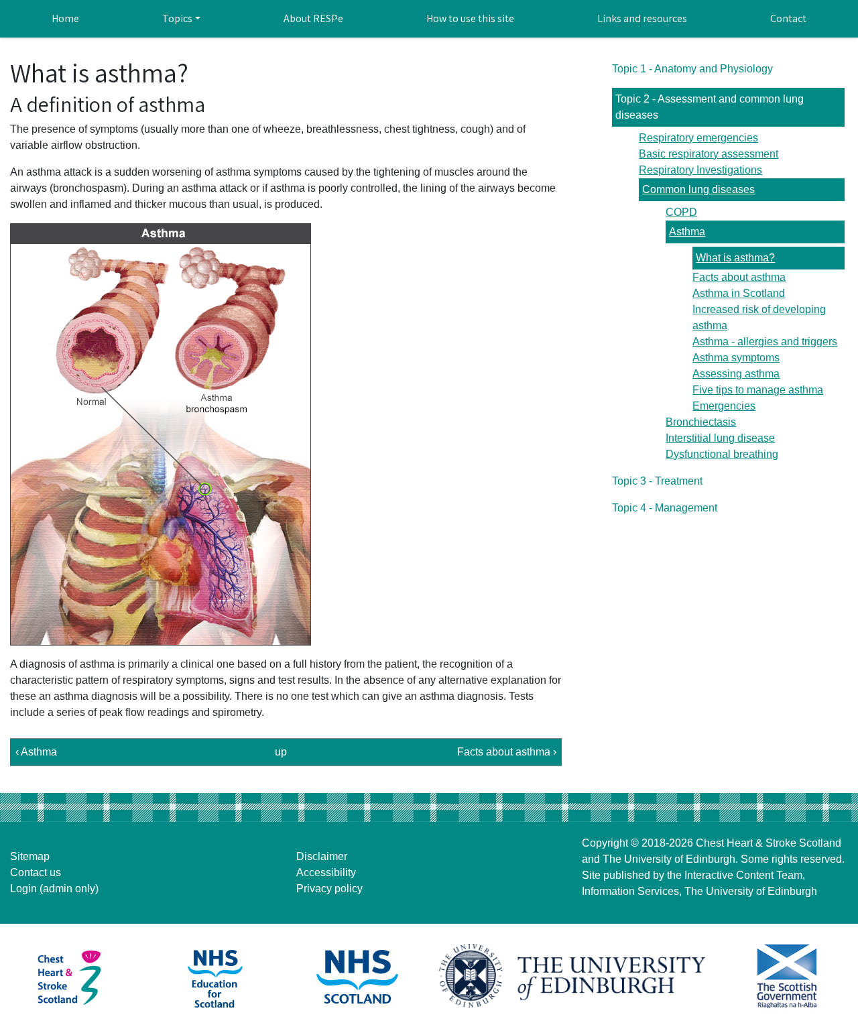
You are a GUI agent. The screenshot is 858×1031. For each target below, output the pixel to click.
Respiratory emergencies (698, 137)
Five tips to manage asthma (757, 390)
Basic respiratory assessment (708, 154)
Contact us (35, 872)
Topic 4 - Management (664, 507)
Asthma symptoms (736, 357)
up (281, 751)
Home (65, 18)
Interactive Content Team (743, 875)
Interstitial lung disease (720, 438)
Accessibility (326, 872)
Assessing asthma (736, 373)
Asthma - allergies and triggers (764, 341)
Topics (177, 18)
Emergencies (723, 406)
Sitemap (30, 856)
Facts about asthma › (506, 751)
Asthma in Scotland (738, 293)
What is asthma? (735, 257)
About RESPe (313, 18)
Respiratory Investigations (700, 170)
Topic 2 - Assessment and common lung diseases (709, 107)
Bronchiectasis (701, 422)
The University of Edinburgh (669, 859)
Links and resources (642, 18)
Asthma (687, 231)
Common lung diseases (698, 189)
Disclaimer (321, 856)
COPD (681, 212)
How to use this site (470, 18)
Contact (788, 18)
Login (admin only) (54, 888)
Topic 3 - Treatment (657, 481)
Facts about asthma (739, 277)
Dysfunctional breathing (722, 454)
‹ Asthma (36, 751)
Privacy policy (329, 888)
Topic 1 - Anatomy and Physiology (692, 68)
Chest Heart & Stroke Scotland (768, 843)
